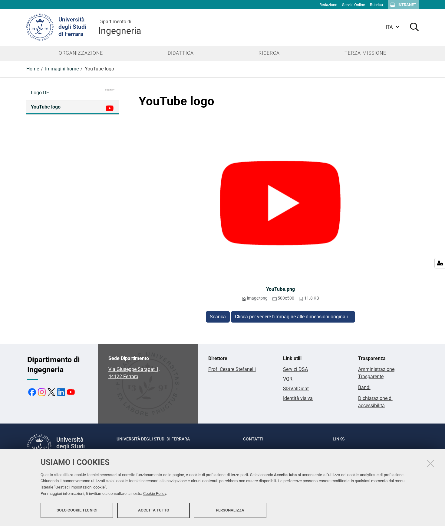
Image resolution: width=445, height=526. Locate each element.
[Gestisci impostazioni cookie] (439, 263)
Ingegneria (119, 27)
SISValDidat (296, 388)
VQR (287, 379)
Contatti (253, 439)
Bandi (364, 387)
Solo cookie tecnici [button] (77, 510)
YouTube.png (280, 289)
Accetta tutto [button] (153, 510)
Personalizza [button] (230, 510)
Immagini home (62, 69)
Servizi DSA (295, 369)
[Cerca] (412, 27)
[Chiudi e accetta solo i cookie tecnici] (430, 463)
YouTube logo (46, 107)
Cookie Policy (154, 493)
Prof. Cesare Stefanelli (232, 369)
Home (32, 69)
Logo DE (40, 93)
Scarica (218, 317)
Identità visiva (298, 398)
